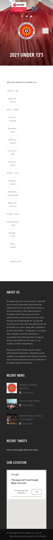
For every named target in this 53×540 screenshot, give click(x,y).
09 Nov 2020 (28, 405)
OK (36, 492)
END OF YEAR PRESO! (29, 400)
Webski (43, 536)
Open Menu (45, 31)
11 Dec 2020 (28, 392)
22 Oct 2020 (28, 423)
